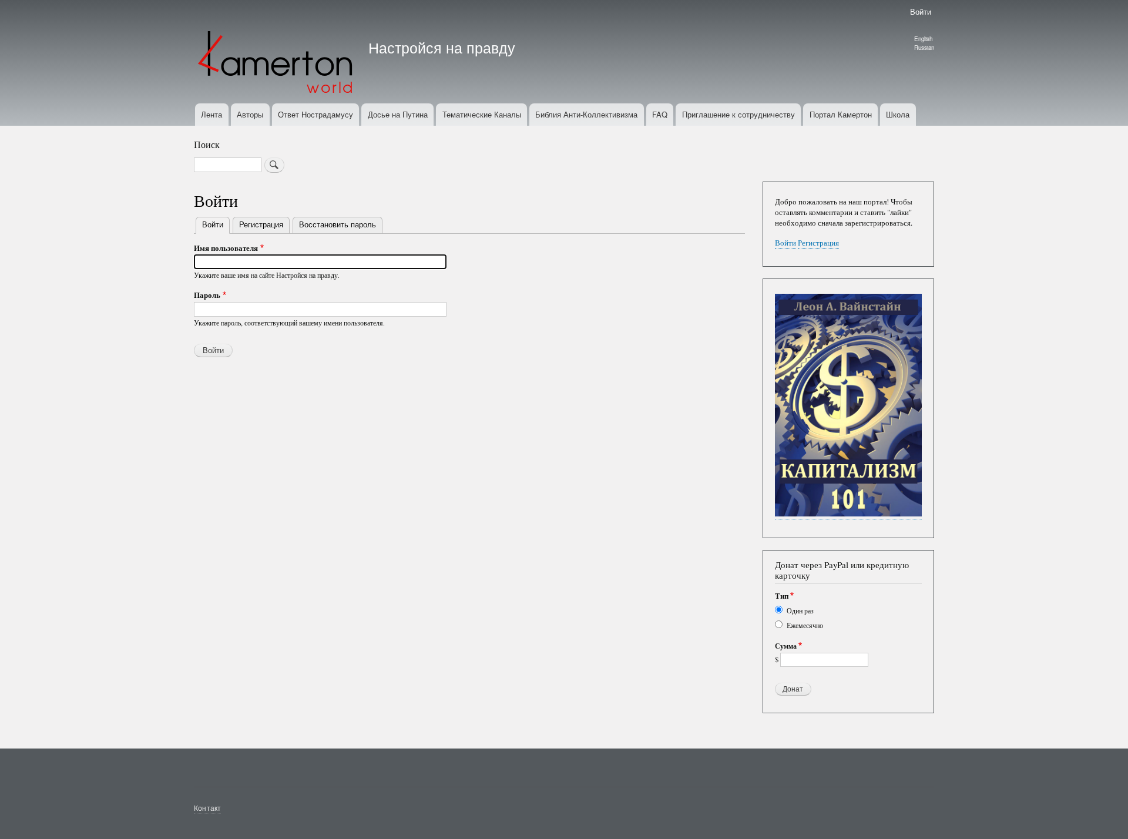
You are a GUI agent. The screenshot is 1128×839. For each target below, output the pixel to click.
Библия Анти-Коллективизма (586, 114)
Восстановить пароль (337, 224)
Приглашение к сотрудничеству (738, 114)
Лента (211, 114)
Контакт (207, 808)
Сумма (786, 646)
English (923, 39)
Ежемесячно (805, 625)
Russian (924, 47)
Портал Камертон (841, 114)
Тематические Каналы (481, 114)
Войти (920, 11)
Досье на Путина (398, 114)
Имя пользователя (226, 247)
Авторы (250, 114)
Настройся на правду (441, 47)
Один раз (800, 610)
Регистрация (261, 224)
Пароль (207, 294)
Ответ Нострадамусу (315, 114)
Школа (897, 114)
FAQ (659, 114)
